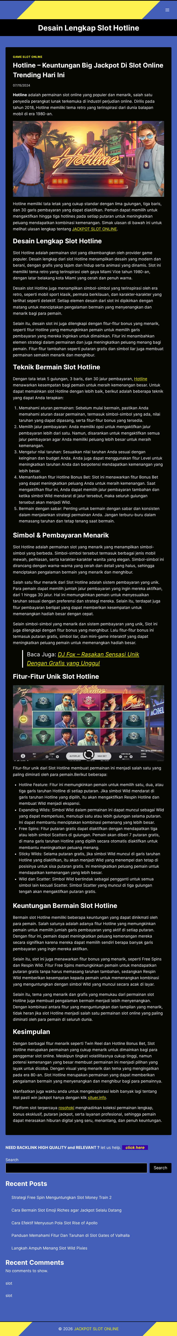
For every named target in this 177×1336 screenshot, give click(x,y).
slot (9, 1283)
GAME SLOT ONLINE (27, 57)
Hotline (140, 378)
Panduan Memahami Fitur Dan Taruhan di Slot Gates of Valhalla (71, 1235)
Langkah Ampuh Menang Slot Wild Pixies (49, 1248)
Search (12, 1159)
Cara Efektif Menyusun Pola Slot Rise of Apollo (54, 1223)
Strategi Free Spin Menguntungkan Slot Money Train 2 (62, 1197)
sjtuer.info (97, 1097)
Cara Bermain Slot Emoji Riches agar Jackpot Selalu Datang (66, 1210)
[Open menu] (167, 9)
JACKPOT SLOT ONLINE (94, 229)
